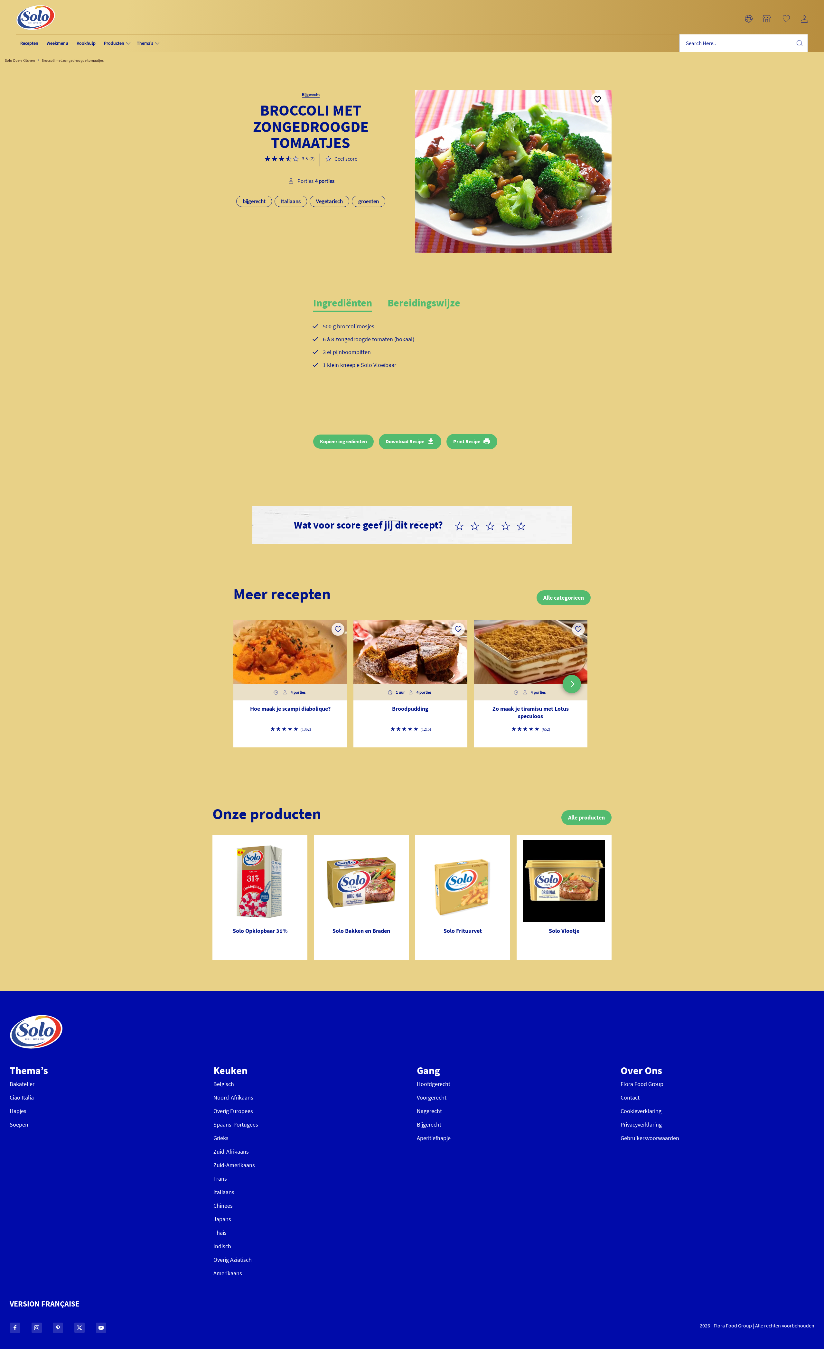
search (799, 42)
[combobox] (743, 43)
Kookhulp (86, 43)
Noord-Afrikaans (233, 1097)
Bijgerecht (429, 1124)
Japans (222, 1219)
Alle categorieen (563, 597)
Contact (630, 1097)
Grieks (221, 1138)
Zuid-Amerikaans (234, 1165)
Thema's (145, 43)
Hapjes (18, 1111)
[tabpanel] (412, 350)
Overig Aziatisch (232, 1259)
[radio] (462, 525)
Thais (220, 1232)
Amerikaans (227, 1273)
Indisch (222, 1246)
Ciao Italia (22, 1097)
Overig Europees (233, 1111)
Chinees (223, 1205)
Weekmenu (57, 43)
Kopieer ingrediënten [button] (343, 441)
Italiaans (223, 1192)
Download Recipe (405, 441)
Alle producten (586, 817)
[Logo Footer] (36, 1018)
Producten (114, 43)
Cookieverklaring (641, 1111)
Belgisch (223, 1084)
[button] (748, 18)
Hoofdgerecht (433, 1084)
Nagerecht (429, 1111)
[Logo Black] (35, 3)
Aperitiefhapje (434, 1138)
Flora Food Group (642, 1084)
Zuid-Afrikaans (231, 1151)
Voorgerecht (431, 1097)
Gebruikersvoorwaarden (650, 1138)
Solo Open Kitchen (20, 60)
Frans (220, 1178)
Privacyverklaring (641, 1124)
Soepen (19, 1124)
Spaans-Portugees (235, 1124)
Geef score (345, 158)
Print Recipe (466, 441)
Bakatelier (22, 1084)
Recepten (29, 43)
